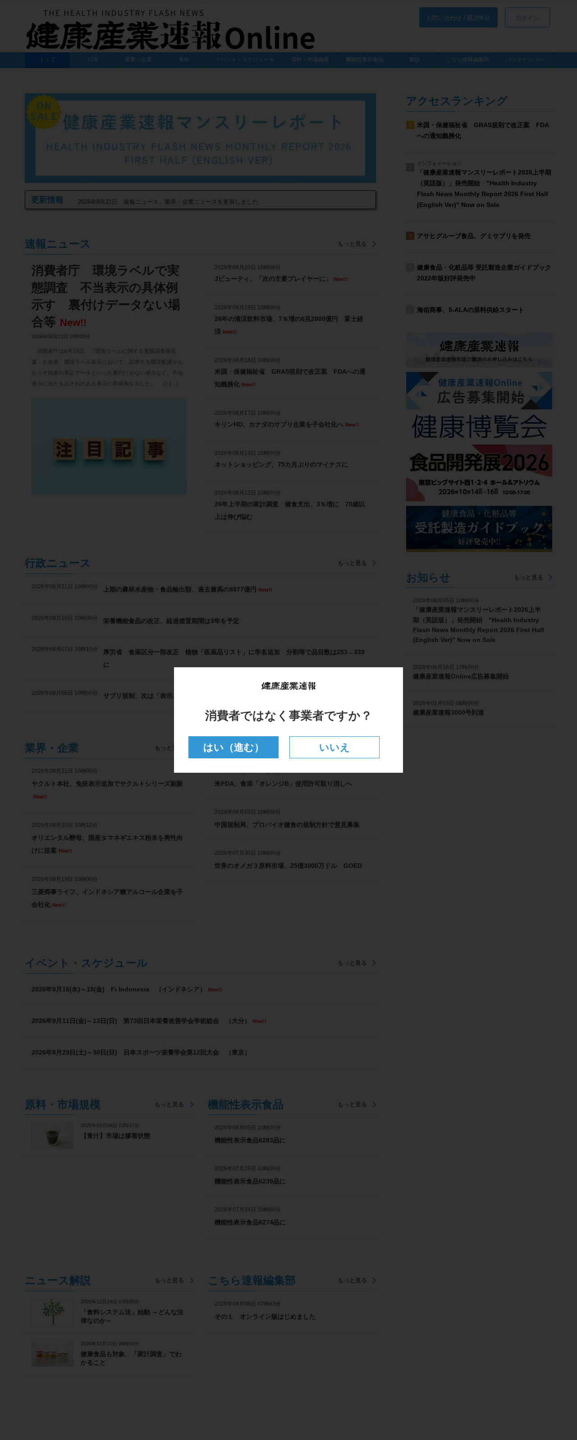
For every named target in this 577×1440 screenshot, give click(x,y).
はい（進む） (233, 747)
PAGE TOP (554, 1388)
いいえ (334, 747)
